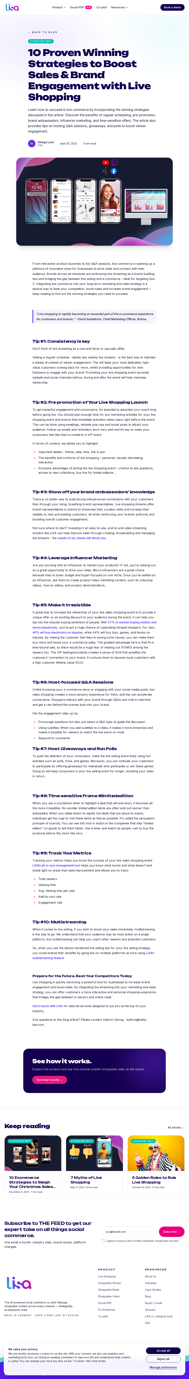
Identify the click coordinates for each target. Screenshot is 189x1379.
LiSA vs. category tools (159, 1316)
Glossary (150, 1309)
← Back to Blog (42, 32)
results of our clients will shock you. (82, 538)
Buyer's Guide (153, 1303)
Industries (151, 1283)
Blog (148, 1296)
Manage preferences (163, 1367)
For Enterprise (106, 1309)
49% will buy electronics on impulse (57, 632)
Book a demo (172, 7)
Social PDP (80, 7)
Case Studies (153, 1289)
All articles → (176, 1127)
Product (57, 7)
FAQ (147, 1322)
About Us (150, 1276)
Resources (118, 7)
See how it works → (50, 1079)
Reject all (163, 1359)
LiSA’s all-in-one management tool (56, 865)
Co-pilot (101, 7)
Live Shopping (107, 1276)
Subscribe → (171, 1231)
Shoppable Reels (108, 1289)
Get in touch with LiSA (47, 1006)
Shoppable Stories (109, 1283)
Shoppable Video (109, 1296)
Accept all (163, 1350)
